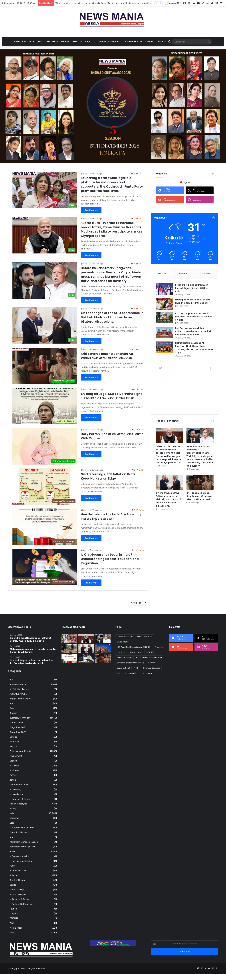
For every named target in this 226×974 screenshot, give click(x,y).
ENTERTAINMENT (131, 41)
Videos (15, 770)
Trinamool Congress (151, 668)
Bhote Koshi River (144, 636)
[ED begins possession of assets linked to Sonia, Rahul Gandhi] (164, 304)
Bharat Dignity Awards (21, 698)
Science (14, 875)
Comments (206, 273)
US (118, 673)
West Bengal (16, 928)
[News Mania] (113, 20)
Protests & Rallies (20, 899)
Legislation (17, 794)
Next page (136, 602)
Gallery (15, 765)
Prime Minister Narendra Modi (149, 657)
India (12, 813)
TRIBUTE (14, 918)
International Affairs (22, 861)
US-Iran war (147, 673)
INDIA (63, 41)
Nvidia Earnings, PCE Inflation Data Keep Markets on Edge (108, 476)
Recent (183, 273)
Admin (86, 173)
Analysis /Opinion (18, 684)
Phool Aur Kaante (124, 657)
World (12, 932)
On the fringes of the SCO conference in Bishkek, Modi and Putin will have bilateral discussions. (112, 317)
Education (14, 741)
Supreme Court (123, 668)
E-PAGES (149, 41)
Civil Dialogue (19, 894)
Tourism (13, 908)
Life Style (121, 652)
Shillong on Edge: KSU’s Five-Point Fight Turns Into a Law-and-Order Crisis (111, 396)
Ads (11, 679)
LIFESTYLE (50, 41)
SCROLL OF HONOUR (108, 41)
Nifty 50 (149, 652)
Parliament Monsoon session (24, 842)
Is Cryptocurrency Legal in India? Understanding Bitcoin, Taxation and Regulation (110, 558)
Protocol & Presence (22, 904)
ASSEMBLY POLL (18, 694)
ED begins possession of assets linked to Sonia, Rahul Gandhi (192, 301)
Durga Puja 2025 (18, 732)
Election (13, 746)
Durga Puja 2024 (18, 727)
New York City (135, 652)
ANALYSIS (19, 41)
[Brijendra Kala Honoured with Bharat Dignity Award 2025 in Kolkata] (164, 289)
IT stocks (159, 647)
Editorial (13, 737)
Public (13, 866)
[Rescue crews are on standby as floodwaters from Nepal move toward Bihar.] (69, 648)
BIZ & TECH (35, 41)
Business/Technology (20, 718)
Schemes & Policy (21, 799)
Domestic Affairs (20, 856)
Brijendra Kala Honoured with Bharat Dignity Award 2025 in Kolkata (191, 288)
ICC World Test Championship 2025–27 (133, 647)
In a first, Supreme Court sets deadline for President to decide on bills (193, 316)
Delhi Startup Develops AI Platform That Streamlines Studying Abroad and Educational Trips (194, 347)
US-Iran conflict (131, 673)
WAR (12, 923)
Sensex (151, 663)
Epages (13, 760)
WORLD (75, 41)
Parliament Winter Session (23, 846)
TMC (136, 668)
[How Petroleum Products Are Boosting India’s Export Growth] (69, 658)
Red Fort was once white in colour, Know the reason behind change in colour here (193, 331)
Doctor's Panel (17, 722)
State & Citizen (17, 889)
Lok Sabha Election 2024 (22, 827)
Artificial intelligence (19, 689)
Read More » (91, 210)
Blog (12, 708)
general (13, 780)
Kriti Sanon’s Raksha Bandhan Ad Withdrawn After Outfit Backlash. (107, 356)
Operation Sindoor (18, 832)
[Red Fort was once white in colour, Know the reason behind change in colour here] (164, 332)
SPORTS (89, 41)
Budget (13, 713)
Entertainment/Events (20, 751)
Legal (12, 823)
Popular (162, 273)
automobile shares (125, 636)
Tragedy (14, 913)
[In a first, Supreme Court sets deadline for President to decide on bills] (164, 317)
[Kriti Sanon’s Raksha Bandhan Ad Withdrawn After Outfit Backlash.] (200, 482)
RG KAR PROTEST (19, 870)
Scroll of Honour (18, 880)
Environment (16, 756)
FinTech (13, 775)
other (12, 837)
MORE (160, 41)
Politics (13, 851)
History (13, 808)
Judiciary (16, 789)
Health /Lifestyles (18, 803)
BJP (11, 703)
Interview (14, 818)
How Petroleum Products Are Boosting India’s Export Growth (111, 516)
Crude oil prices (123, 642)
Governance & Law (19, 784)
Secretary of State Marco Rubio (130, 663)
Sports (13, 885)
